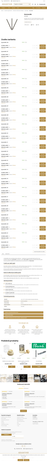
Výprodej (13, 7)
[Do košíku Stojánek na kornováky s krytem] (11, 367)
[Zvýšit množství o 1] (37, 45)
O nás (18, 425)
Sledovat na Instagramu (23, 378)
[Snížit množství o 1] (33, 45)
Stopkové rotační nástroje (6, 416)
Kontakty (43, 7)
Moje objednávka (20, 419)
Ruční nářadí (3, 418)
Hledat (29, 4)
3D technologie (4, 425)
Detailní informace (28, 22)
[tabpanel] (8, 355)
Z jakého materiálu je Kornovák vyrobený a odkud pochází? (16, 317)
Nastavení (23, 457)
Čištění (2, 421)
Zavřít (39, 26)
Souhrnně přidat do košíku (39, 251)
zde (25, 456)
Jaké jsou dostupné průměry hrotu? (11, 312)
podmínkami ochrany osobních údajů (8, 440)
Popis (3, 253)
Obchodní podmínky (21, 421)
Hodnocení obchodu (23, 384)
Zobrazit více (23, 410)
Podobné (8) (7, 253)
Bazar (18, 7)
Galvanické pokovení (5, 419)
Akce (9, 7)
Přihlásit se (6, 434)
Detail (39, 366)
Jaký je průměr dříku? (9, 315)
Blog (33, 7)
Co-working (38, 7)
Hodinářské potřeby (4, 424)
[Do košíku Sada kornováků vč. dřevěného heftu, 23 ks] (27, 367)
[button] (7, 367)
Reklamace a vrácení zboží (22, 418)
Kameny (2, 422)
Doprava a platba (20, 416)
